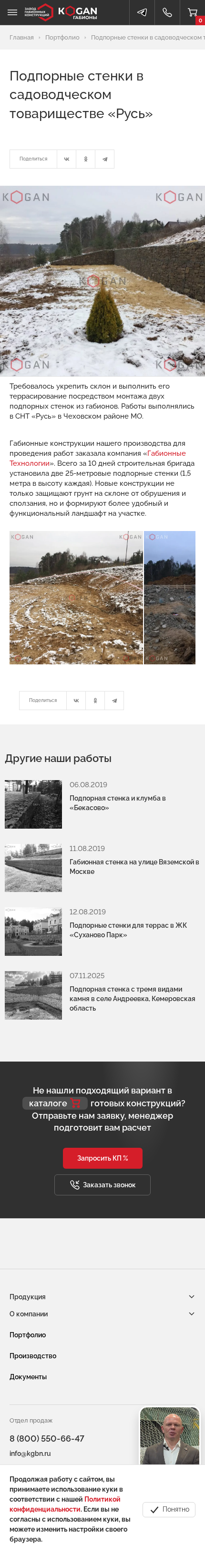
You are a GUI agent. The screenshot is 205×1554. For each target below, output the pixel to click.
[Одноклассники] (85, 159)
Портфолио (28, 1335)
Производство (33, 1356)
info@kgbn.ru (30, 1453)
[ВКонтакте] (66, 159)
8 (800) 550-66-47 (47, 1439)
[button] (103, 1158)
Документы (28, 1377)
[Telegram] (104, 159)
